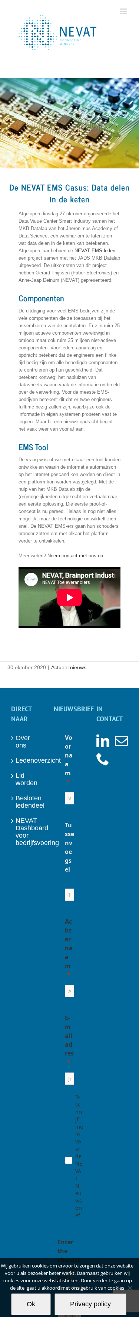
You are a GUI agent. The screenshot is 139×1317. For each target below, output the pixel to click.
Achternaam (69, 943)
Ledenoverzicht (27, 760)
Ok (31, 1304)
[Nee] (129, 1288)
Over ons (23, 741)
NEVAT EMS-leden (95, 250)
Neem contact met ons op (75, 555)
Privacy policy (90, 1304)
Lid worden (26, 779)
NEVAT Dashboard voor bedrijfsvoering (27, 831)
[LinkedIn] (102, 740)
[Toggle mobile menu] (124, 11)
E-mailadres (69, 1035)
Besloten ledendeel (27, 801)
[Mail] (121, 740)
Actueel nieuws (68, 667)
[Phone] (102, 758)
